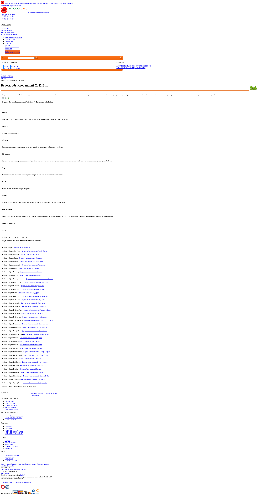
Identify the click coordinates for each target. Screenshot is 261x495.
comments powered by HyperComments (44, 393)
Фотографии (15, 68)
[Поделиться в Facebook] (10, 393)
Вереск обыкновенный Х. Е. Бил (33, 313)
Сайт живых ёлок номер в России (13, 469)
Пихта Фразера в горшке (13, 418)
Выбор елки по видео (12, 52)
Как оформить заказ (12, 47)
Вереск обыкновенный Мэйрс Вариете (37, 334)
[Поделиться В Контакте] (13, 393)
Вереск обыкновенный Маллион (31, 348)
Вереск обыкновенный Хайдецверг (35, 317)
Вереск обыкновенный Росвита (32, 372)
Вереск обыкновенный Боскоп (31, 272)
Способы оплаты (11, 460)
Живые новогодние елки (13, 38)
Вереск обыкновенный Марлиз (30, 341)
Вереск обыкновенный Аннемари (34, 265)
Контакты (69, 3)
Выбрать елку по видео (34, 3)
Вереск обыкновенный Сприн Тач (35, 383)
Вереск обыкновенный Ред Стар (31, 365)
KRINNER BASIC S (12, 430)
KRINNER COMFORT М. (14, 434)
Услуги (7, 45)
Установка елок (10, 442)
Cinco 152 (8, 426)
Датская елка (9, 401)
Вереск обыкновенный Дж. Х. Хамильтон (39, 320)
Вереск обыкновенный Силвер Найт (36, 376)
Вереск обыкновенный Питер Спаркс (36, 352)
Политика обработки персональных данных (16, 482)
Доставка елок (61, 3)
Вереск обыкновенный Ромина (30, 369)
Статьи (6, 68)
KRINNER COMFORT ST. (14, 432)
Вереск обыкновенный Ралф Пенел (35, 355)
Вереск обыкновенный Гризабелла (33, 303)
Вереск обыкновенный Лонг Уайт (34, 331)
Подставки (8, 43)
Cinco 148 (8, 428)
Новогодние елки (19, 3)
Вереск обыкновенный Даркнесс (32, 286)
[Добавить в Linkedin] (26, 393)
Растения (14, 66)
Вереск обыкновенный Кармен (31, 275)
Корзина (5, 6)
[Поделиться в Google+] (23, 393)
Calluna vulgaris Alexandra (30, 254)
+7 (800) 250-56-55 (7, 19)
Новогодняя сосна (11, 405)
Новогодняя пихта (11, 409)
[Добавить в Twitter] (19, 393)
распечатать (35, 395)
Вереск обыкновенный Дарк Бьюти (35, 282)
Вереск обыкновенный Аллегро (30, 258)
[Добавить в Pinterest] (29, 393)
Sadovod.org (8, 3)
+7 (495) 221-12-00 (7, 16)
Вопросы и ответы (49, 3)
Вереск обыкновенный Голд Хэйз (34, 299)
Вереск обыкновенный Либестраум (35, 327)
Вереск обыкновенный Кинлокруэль (35, 324)
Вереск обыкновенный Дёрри (28, 293)
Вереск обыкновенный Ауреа (28, 268)
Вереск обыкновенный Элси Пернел (35, 296)
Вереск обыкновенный (22, 247)
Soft (22, 475)
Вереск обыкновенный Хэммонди (34, 306)
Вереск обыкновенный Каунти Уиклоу (39, 279)
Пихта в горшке (10, 419)
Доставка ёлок (10, 39)
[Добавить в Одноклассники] (16, 393)
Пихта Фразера (10, 403)
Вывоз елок (9, 444)
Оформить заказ (15, 6)
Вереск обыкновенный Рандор (30, 358)
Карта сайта (5, 473)
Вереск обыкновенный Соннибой (33, 379)
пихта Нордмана (10, 407)
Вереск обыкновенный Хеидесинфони (37, 310)
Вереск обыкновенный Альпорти (31, 261)
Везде (6, 66)
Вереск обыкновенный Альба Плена (34, 251)
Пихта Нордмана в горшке (14, 416)
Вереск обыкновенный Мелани (31, 345)
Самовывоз (9, 41)
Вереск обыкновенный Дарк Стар (32, 289)
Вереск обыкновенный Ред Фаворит (35, 362)
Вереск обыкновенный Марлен (31, 338)
